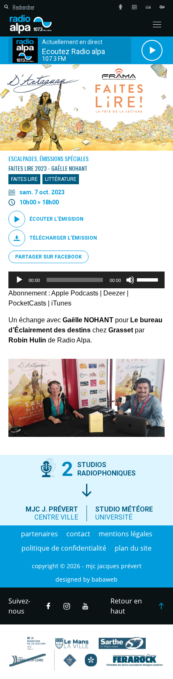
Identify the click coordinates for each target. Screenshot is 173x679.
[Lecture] (19, 280)
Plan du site (133, 548)
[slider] (148, 279)
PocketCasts (27, 303)
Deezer (114, 293)
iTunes (61, 303)
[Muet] (130, 280)
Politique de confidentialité (63, 548)
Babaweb (105, 579)
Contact (78, 533)
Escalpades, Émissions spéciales (48, 158)
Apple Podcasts (74, 293)
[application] (86, 280)
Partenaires (39, 533)
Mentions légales (125, 533)
